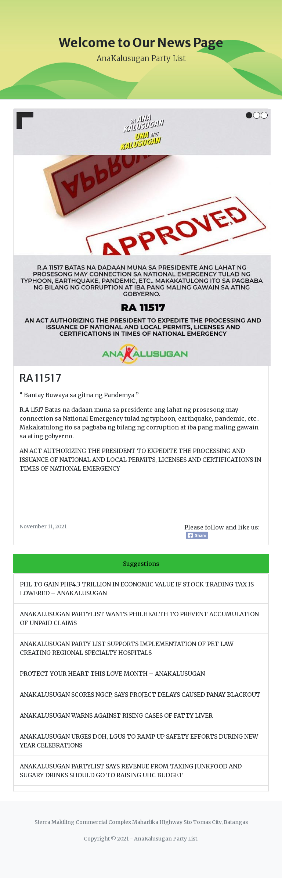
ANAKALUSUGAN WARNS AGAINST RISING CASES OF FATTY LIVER (116, 715)
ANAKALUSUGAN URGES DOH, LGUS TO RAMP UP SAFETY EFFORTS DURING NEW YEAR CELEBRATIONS (139, 741)
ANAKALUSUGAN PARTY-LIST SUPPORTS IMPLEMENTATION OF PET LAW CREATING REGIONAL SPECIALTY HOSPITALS (127, 648)
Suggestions (141, 563)
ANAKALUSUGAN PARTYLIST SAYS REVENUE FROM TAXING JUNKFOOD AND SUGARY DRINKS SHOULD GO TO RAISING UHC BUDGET (131, 771)
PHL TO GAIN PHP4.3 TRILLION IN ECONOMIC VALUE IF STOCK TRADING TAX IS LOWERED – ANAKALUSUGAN (137, 589)
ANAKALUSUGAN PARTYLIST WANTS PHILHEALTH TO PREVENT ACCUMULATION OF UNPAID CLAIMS (139, 618)
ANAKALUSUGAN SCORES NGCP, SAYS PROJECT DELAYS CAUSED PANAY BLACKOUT (140, 694)
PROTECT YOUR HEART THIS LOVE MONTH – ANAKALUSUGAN (112, 673)
